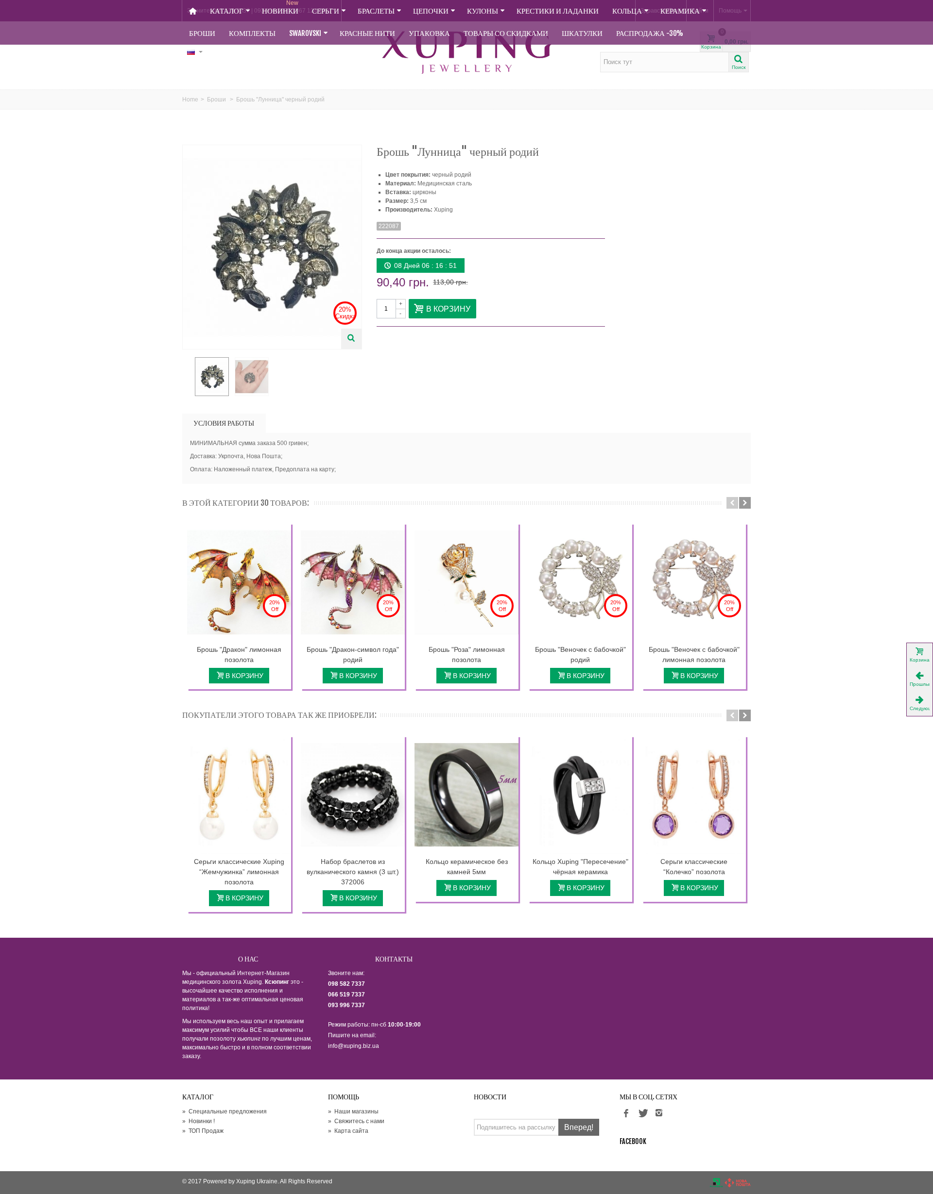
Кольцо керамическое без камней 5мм (467, 867)
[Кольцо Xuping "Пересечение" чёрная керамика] (580, 795)
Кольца (627, 11)
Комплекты (252, 33)
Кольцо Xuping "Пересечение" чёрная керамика (580, 867)
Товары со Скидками (506, 33)
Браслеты (376, 11)
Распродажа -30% (649, 33)
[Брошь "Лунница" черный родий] (212, 376)
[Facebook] (626, 1113)
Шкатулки (582, 33)
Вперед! (578, 1127)
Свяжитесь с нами (356, 1121)
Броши (202, 33)
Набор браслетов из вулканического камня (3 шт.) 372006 (353, 872)
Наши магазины (353, 1111)
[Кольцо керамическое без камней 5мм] (466, 795)
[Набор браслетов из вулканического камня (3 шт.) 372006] (353, 795)
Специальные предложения (224, 1111)
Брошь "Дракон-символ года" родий (353, 654)
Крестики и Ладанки (558, 11)
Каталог (226, 11)
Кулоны (482, 11)
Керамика (680, 11)
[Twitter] (642, 1113)
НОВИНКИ (280, 8)
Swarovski (305, 33)
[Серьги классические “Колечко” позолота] (694, 795)
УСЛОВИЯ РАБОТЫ (223, 423)
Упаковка (429, 33)
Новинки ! (198, 1121)
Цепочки (431, 11)
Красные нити (367, 33)
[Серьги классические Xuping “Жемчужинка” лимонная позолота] (239, 795)
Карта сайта (348, 1131)
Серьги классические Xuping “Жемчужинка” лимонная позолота (239, 872)
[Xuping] (466, 52)
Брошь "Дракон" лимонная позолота (239, 654)
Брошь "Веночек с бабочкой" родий (580, 654)
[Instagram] (659, 1113)
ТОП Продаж (203, 1131)
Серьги (325, 11)
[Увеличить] (351, 339)
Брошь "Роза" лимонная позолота (467, 654)
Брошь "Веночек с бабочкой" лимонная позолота (694, 654)
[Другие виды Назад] (187, 377)
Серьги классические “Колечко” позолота (693, 867)
